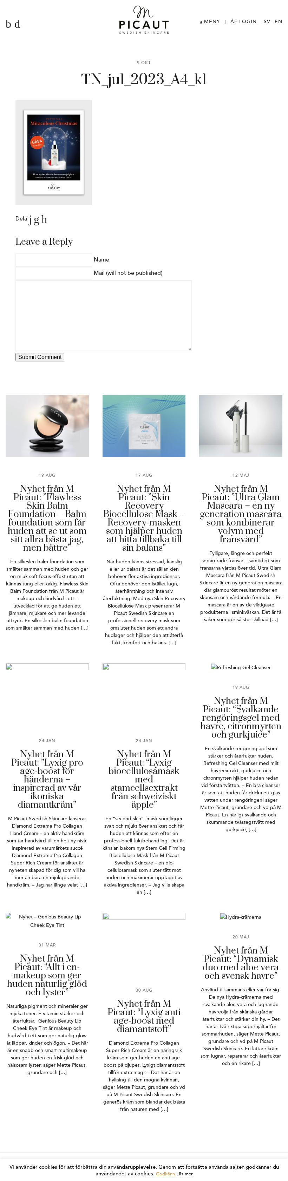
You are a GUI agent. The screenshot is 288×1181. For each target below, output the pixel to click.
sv (267, 22)
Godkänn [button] (165, 1174)
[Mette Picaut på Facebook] (8, 24)
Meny (211, 22)
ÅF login (243, 22)
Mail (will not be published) (128, 273)
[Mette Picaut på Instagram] (17, 24)
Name (101, 259)
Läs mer (184, 1174)
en (278, 22)
